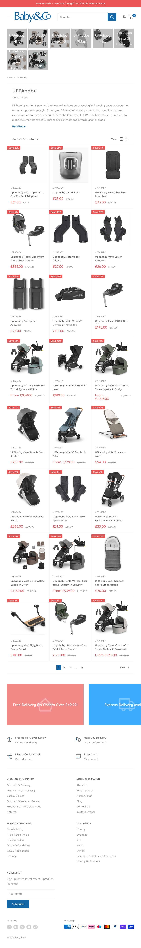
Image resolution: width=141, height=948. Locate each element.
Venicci (81, 850)
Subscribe (18, 904)
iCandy (81, 829)
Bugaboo (82, 834)
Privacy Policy (15, 840)
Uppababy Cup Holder (66, 192)
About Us (82, 785)
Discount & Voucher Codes (23, 801)
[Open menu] (8, 17)
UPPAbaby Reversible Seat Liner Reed (110, 194)
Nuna (80, 845)
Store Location (85, 790)
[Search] (112, 17)
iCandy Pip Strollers (88, 861)
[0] (131, 17)
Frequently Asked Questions (24, 806)
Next (122, 667)
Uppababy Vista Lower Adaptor (108, 258)
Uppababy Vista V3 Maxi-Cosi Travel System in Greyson (70, 582)
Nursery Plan (84, 795)
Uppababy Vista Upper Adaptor (66, 258)
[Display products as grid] (121, 139)
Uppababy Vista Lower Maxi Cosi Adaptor (69, 518)
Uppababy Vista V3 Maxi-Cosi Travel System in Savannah (112, 647)
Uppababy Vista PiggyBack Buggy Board (26, 647)
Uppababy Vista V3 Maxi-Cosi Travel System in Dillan (27, 387)
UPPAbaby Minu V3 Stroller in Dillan (69, 454)
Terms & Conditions (18, 845)
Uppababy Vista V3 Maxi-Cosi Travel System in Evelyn (112, 387)
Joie (79, 840)
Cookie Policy (15, 829)
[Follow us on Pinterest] (22, 927)
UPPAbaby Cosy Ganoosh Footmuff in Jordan (109, 582)
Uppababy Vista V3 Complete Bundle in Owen (27, 582)
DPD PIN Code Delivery (21, 790)
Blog (79, 801)
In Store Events (86, 811)
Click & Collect (15, 795)
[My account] (124, 17)
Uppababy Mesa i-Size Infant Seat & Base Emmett (69, 647)
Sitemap (12, 856)
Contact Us (83, 806)
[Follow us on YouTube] (28, 927)
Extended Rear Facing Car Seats (96, 856)
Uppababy (15, 188)
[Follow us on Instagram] (15, 927)
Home (10, 77)
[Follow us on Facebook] (9, 927)
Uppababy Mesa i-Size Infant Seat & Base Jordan (27, 258)
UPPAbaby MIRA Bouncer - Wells (110, 454)
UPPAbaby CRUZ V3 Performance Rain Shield (109, 518)
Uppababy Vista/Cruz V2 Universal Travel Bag (67, 323)
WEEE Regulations (18, 850)
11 (82, 667)
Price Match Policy (18, 834)
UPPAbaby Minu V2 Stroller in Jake (69, 387)
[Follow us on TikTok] (35, 927)
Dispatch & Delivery (19, 785)
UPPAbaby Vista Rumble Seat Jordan (27, 454)
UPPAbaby (22, 77)
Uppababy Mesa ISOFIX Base (112, 321)
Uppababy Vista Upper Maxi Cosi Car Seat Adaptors (26, 194)
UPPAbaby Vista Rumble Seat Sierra (27, 518)
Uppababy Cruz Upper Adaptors (23, 323)
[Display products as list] (127, 139)
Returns (11, 811)
